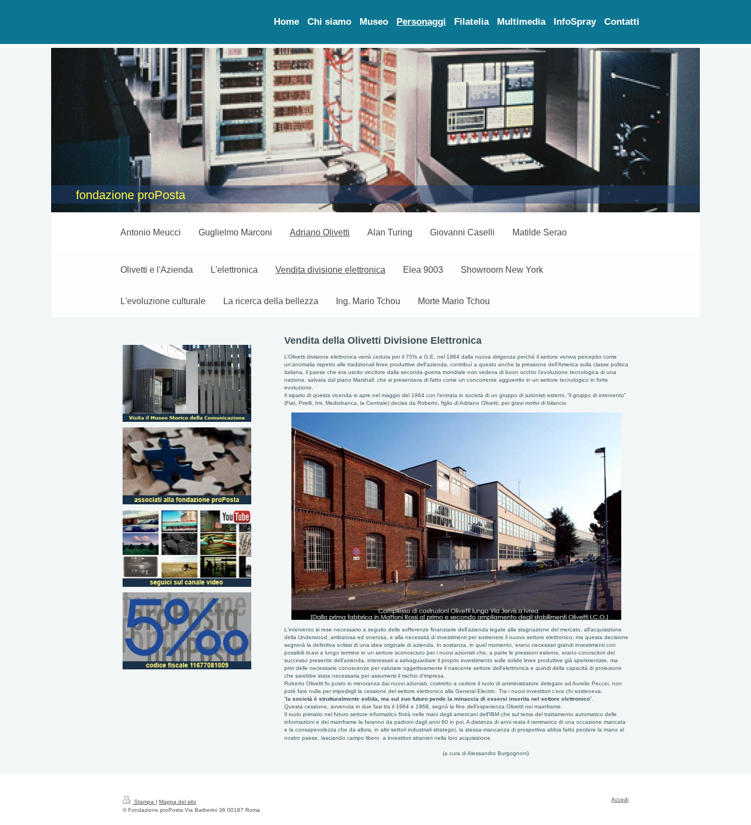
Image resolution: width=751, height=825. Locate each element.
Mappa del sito (177, 802)
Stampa (144, 802)
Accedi (619, 799)
